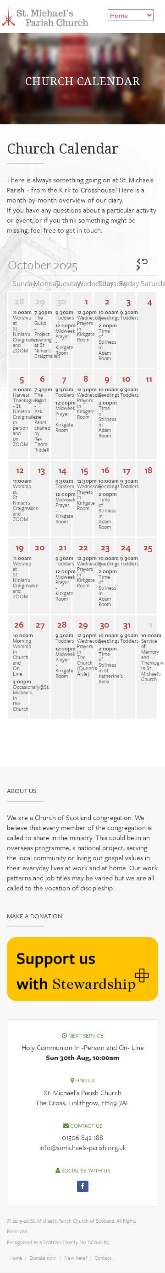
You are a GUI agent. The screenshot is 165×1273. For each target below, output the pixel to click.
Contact (102, 1258)
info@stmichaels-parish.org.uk (82, 1147)
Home (15, 1258)
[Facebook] (82, 1186)
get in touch (83, 230)
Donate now (42, 1258)
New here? (76, 1258)
